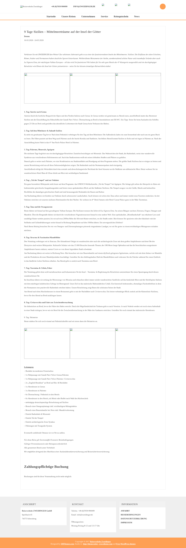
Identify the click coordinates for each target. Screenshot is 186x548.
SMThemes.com (67, 544)
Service (104, 16)
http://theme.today (90, 544)
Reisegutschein (121, 16)
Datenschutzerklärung (134, 519)
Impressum (126, 522)
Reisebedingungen (131, 515)
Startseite (51, 16)
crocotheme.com (105, 544)
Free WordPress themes (126, 544)
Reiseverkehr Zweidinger (100, 541)
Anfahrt (125, 511)
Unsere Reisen (68, 16)
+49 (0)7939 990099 (59, 6)
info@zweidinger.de (84, 6)
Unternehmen (88, 16)
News (137, 16)
